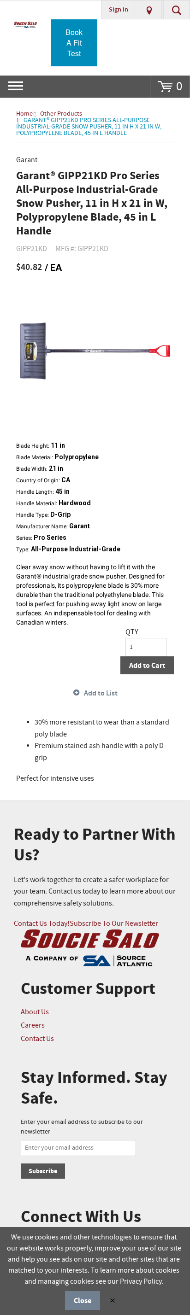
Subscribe (43, 1171)
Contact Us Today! (42, 924)
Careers (33, 1025)
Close (82, 1301)
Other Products (61, 114)
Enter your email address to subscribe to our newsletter (82, 1127)
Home (24, 114)
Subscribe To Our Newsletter (114, 924)
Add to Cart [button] (147, 665)
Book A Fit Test (74, 42)
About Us (35, 1012)
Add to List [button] (101, 693)
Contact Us (37, 1039)
